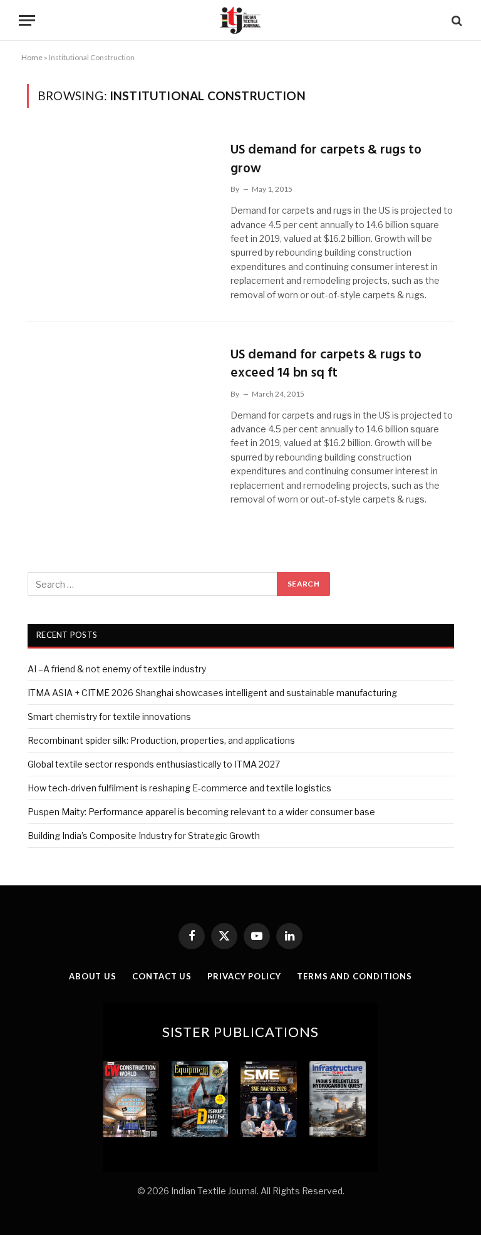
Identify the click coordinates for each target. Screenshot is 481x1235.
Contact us (162, 976)
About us (92, 976)
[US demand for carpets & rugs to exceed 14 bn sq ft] (121, 397)
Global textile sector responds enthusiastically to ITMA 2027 (154, 764)
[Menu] (27, 20)
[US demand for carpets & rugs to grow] (121, 193)
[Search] (455, 20)
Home (32, 57)
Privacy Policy (244, 976)
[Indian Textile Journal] (240, 20)
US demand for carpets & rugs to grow (326, 159)
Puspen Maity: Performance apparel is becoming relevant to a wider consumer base (201, 811)
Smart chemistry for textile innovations (109, 716)
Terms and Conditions (354, 976)
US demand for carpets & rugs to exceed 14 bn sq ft (326, 364)
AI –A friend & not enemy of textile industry (117, 669)
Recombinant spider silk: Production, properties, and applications (161, 740)
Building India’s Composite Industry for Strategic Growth (144, 835)
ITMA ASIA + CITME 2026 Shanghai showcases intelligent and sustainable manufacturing (212, 692)
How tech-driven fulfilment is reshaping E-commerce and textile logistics (179, 788)
